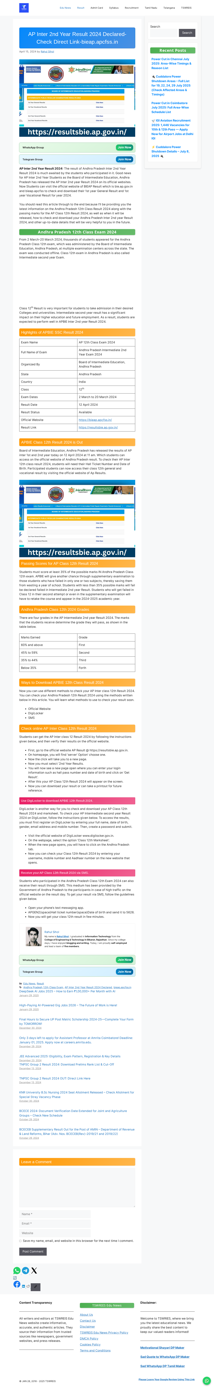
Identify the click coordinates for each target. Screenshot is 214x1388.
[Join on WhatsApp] (207, 1381)
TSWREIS (186, 7)
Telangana (169, 7)
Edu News (65, 7)
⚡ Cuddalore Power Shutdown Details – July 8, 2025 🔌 (170, 151)
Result (80, 7)
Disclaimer (87, 1326)
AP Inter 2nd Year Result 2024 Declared (88, 987)
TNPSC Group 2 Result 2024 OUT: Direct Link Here (54, 1078)
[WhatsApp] (17, 1273)
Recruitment (131, 7)
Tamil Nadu (151, 7)
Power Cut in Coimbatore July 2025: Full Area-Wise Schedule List (170, 107)
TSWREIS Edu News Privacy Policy (104, 1332)
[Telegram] (26, 1273)
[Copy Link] (35, 1287)
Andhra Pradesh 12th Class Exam (43, 987)
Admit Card (97, 7)
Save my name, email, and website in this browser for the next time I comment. (78, 1241)
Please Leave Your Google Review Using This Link (167, 1379)
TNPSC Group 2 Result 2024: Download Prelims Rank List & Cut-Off (66, 1064)
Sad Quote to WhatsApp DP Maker (165, 1357)
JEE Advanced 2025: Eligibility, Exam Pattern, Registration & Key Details (69, 1056)
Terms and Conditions (95, 1350)
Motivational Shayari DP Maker (162, 1348)
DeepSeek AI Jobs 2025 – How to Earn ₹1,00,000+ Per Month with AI (67, 991)
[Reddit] (28, 1287)
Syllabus (114, 7)
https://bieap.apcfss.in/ (95, 420)
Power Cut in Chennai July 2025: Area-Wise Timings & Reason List (171, 63)
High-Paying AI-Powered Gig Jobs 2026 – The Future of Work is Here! (68, 1005)
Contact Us (88, 1321)
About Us (86, 1315)
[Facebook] (17, 1287)
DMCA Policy (89, 1338)
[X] (34, 1273)
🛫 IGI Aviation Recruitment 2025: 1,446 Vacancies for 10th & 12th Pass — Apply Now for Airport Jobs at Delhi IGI (172, 129)
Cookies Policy (90, 1344)
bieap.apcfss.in (122, 987)
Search (155, 26)
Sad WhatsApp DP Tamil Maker (162, 1366)
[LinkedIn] (24, 1287)
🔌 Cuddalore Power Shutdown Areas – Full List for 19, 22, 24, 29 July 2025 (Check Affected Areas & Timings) (171, 85)
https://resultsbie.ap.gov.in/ (98, 427)
